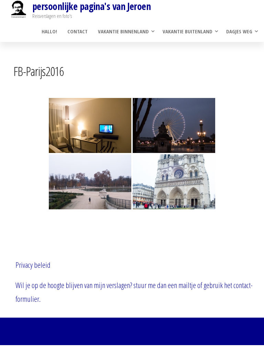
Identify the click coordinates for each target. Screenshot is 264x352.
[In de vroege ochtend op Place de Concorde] (174, 125)
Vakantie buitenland (187, 31)
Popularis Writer (184, 331)
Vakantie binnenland (123, 31)
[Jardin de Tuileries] (90, 181)
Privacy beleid (33, 265)
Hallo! (49, 31)
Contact (77, 31)
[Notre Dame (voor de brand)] (174, 181)
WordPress (124, 331)
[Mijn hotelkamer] (90, 125)
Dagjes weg (239, 31)
